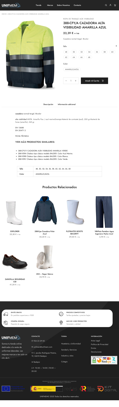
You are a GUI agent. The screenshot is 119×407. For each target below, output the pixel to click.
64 (63, 168)
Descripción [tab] (48, 104)
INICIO (4, 14)
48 (37, 168)
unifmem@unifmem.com (43, 347)
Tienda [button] (38, 5)
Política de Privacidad (99, 344)
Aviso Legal (95, 340)
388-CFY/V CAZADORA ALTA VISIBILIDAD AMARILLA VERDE (43, 150)
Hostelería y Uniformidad (71, 343)
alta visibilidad (21, 119)
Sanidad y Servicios (69, 349)
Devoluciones (96, 351)
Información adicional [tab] (67, 104)
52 (43, 168)
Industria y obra (67, 355)
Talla (65, 46)
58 (53, 168)
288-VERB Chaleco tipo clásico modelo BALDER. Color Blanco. (43, 156)
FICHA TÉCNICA (22, 136)
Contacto (77, 5)
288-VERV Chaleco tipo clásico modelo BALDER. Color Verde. (43, 159)
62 (60, 168)
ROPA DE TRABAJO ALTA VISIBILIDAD (78, 18)
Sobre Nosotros (63, 5)
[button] (66, 52)
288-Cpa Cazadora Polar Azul (45, 232)
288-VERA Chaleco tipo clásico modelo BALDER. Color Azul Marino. (45, 153)
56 (50, 168)
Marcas (50, 5)
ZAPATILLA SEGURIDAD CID (15, 280)
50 (40, 168)
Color (65, 63)
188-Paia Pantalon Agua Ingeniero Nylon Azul (104, 232)
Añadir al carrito (92, 80)
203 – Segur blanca (44, 274)
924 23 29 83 (39, 341)
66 (66, 168)
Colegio (64, 361)
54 (47, 168)
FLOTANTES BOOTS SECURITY (74, 232)
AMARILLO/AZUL (42, 174)
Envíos (93, 348)
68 (69, 168)
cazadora (19, 113)
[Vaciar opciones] (116, 46)
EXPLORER (14, 231)
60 (56, 168)
